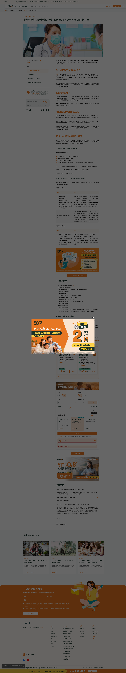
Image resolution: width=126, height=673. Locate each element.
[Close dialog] (93, 317)
